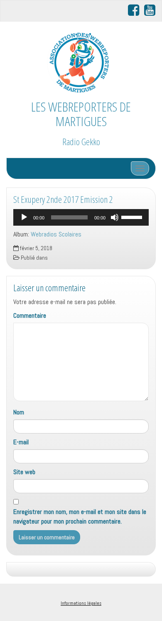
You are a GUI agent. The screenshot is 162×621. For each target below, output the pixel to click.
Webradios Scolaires (56, 234)
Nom (18, 412)
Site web (24, 472)
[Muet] (114, 217)
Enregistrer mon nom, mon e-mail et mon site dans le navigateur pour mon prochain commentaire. (79, 516)
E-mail (21, 442)
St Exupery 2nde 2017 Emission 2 (63, 199)
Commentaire (29, 315)
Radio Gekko (81, 141)
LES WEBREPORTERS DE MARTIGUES (81, 113)
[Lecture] (24, 217)
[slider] (133, 216)
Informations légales (81, 603)
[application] (81, 217)
